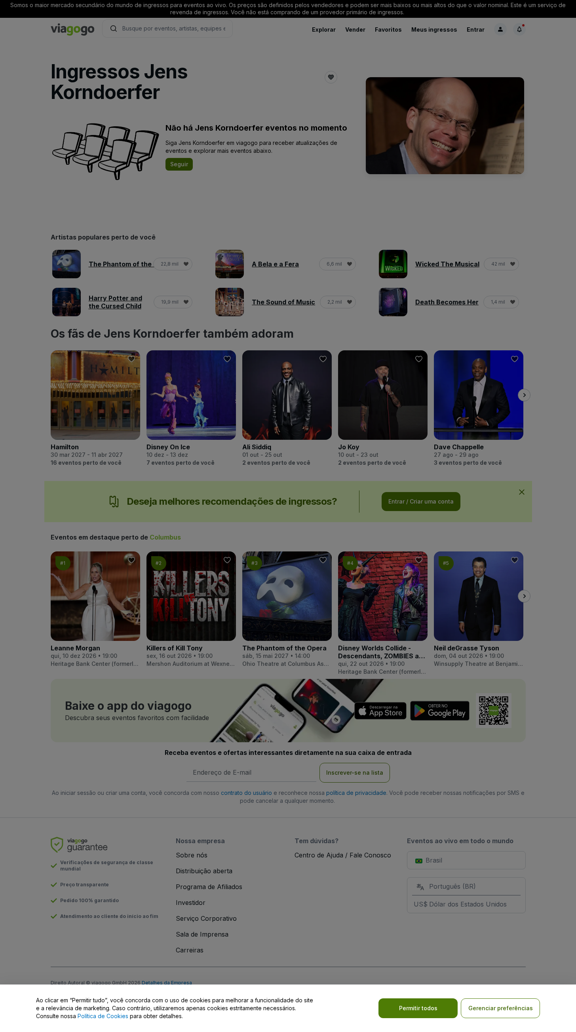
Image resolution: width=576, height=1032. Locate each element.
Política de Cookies (103, 1016)
